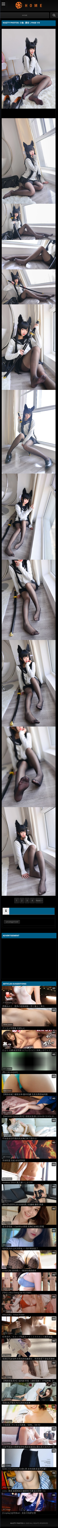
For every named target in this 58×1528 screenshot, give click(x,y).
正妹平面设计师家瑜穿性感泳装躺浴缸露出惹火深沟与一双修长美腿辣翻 (29, 1447)
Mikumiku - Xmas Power (13, 1314)
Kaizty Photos (29, 5)
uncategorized (12, 921)
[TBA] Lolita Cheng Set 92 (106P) (16, 1292)
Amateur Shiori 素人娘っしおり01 (17, 1182)
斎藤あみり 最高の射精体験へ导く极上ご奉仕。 (24, 1006)
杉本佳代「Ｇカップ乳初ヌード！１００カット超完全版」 (28, 1336)
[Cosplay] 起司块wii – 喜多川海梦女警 (19, 1513)
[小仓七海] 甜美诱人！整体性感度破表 (19, 1270)
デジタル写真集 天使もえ (13, 1028)
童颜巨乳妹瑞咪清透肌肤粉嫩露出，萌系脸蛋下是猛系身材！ (29, 1358)
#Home (24, 15)
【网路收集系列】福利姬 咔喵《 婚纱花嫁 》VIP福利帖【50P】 (29, 1380)
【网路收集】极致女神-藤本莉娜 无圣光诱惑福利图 (25, 1094)
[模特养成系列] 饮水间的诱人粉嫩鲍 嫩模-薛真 (22, 1204)
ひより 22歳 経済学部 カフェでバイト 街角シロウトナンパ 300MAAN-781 (29, 1050)
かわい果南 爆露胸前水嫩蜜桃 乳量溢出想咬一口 (23, 1491)
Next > (39, 900)
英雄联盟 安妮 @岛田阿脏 (13, 1160)
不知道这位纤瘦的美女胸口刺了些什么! (19, 1138)
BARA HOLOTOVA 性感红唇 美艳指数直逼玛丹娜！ (25, 1469)
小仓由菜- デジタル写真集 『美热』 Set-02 (21, 1425)
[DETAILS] (6, 911)
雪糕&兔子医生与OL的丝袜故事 (16, 1402)
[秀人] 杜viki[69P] (10, 1072)
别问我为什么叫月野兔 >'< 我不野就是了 (20, 1248)
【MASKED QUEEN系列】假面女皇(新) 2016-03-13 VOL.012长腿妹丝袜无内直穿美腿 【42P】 (29, 1116)
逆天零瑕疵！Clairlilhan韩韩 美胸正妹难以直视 (23, 1226)
